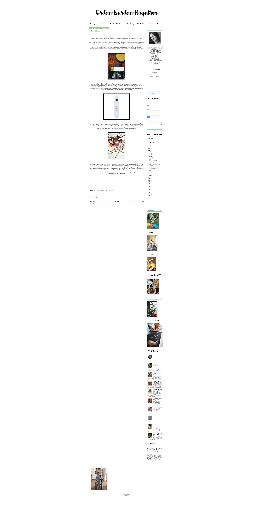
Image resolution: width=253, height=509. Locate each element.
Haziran (150, 159)
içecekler (159, 457)
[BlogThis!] (110, 190)
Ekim (150, 153)
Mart (149, 173)
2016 (149, 183)
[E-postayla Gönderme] (106, 190)
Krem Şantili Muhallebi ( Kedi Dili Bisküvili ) (157, 408)
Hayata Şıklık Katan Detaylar (154, 168)
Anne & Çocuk (103, 24)
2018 (149, 180)
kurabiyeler (154, 451)
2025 (149, 145)
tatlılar (148, 448)
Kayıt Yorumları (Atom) (96, 203)
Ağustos (150, 156)
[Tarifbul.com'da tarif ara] (153, 95)
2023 (149, 147)
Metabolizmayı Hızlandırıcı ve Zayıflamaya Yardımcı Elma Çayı (157, 364)
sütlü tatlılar (160, 455)
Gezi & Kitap (130, 24)
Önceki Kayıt (141, 201)
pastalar (148, 455)
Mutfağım (160, 24)
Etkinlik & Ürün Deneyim (117, 24)
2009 (149, 194)
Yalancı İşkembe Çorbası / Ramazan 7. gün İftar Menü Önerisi (157, 390)
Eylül (150, 154)
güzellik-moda (149, 450)
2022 (149, 148)
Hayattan (152, 24)
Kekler (148, 451)
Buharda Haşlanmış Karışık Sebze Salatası (157, 382)
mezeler (150, 456)
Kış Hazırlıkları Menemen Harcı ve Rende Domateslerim (157, 399)
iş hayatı (160, 459)
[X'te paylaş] (111, 190)
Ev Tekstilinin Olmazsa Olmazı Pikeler (155, 167)
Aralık (150, 151)
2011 (149, 191)
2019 (149, 178)
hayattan (158, 447)
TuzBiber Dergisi (150, 454)
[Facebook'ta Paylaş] (112, 190)
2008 (149, 195)
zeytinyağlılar (149, 457)
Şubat (150, 175)
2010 (149, 192)
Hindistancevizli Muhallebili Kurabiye (156, 416)
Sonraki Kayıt (92, 201)
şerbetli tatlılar (149, 460)
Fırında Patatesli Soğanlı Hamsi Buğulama (157, 434)
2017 (149, 181)
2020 (149, 177)
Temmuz (150, 157)
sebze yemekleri (158, 454)
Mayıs (150, 170)
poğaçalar (152, 459)
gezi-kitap (160, 451)
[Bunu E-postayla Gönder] (108, 190)
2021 (149, 150)
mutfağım (149, 447)
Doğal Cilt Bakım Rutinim (153, 160)
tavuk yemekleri (149, 458)
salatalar (158, 450)
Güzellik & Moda (141, 24)
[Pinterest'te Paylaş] (113, 190)
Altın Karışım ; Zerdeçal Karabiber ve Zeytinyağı (157, 425)
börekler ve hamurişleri (157, 448)
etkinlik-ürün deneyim (154, 449)
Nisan (150, 172)
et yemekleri (156, 458)
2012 (149, 189)
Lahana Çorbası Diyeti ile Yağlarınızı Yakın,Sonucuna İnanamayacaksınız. (157, 356)
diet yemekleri (154, 457)
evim (156, 459)
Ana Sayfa (93, 24)
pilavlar (155, 456)
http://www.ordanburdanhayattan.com (135, 493)
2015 (149, 184)
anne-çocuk (154, 455)
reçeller (159, 456)
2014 (149, 186)
